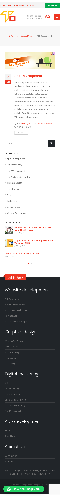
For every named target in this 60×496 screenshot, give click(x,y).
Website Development (17, 213)
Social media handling (21, 177)
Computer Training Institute (34, 470)
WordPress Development (16, 310)
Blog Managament (13, 411)
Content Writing (12, 388)
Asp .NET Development (15, 304)
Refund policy (44, 473)
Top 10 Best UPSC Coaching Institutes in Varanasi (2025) (34, 241)
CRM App (20, 5)
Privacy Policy (30, 473)
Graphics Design (14, 182)
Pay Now (52, 5)
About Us (9, 470)
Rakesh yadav (26, 123)
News (9, 195)
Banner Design (11, 346)
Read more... (21, 133)
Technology (12, 201)
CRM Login (6, 5)
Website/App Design (14, 341)
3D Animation (11, 461)
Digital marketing (14, 164)
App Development (28, 76)
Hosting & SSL (11, 316)
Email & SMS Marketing (15, 405)
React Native (10, 436)
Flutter (8, 430)
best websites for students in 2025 (22, 253)
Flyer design (10, 358)
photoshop (16, 189)
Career (32, 5)
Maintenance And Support (16, 321)
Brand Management (14, 394)
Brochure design (12, 352)
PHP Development (13, 299)
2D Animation (11, 455)
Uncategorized (13, 207)
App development (44, 123)
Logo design (10, 363)
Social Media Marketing (15, 399)
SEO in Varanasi (18, 171)
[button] (29, 263)
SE (6, 383)
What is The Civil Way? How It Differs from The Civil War (32, 228)
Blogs (17, 470)
